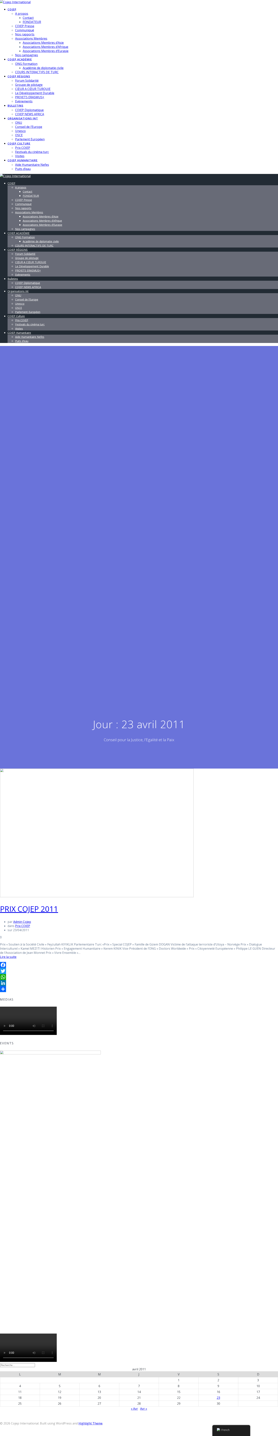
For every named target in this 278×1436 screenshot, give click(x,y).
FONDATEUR (32, 22)
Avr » (143, 1409)
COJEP (12, 9)
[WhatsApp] (139, 977)
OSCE (19, 135)
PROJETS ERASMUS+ (29, 97)
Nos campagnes (26, 55)
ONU (18, 123)
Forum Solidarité (27, 80)
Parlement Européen (30, 139)
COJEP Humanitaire (23, 160)
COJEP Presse (24, 26)
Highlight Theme (90, 1423)
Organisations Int (23, 118)
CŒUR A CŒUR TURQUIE (32, 89)
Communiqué (24, 30)
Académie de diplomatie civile (43, 68)
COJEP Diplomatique (29, 110)
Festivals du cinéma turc (32, 152)
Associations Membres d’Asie (43, 43)
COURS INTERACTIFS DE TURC (37, 72)
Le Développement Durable (34, 93)
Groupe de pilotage (29, 85)
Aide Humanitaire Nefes (32, 165)
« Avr (134, 1409)
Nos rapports (24, 34)
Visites (19, 156)
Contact (28, 18)
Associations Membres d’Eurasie (45, 51)
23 (218, 1398)
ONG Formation (26, 64)
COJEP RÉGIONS (19, 76)
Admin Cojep (22, 922)
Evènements (24, 101)
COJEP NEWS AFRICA (29, 114)
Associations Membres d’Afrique (45, 47)
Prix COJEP (22, 148)
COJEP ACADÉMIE (20, 59)
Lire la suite (8, 957)
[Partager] (139, 989)
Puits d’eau (23, 169)
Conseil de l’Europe (28, 127)
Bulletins (15, 105)
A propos (21, 14)
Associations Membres (31, 38)
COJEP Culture (19, 143)
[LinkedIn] (139, 983)
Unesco (20, 131)
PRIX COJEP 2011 (29, 909)
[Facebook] (139, 965)
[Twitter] (139, 971)
